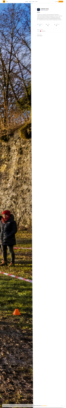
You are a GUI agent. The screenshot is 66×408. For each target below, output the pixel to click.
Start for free (60, 1)
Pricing (30, 1)
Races (33, 1)
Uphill (48, 24)
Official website (39, 35)
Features (26, 1)
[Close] (62, 405)
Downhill (57, 24)
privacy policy (44, 405)
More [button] (36, 1)
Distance (40, 24)
